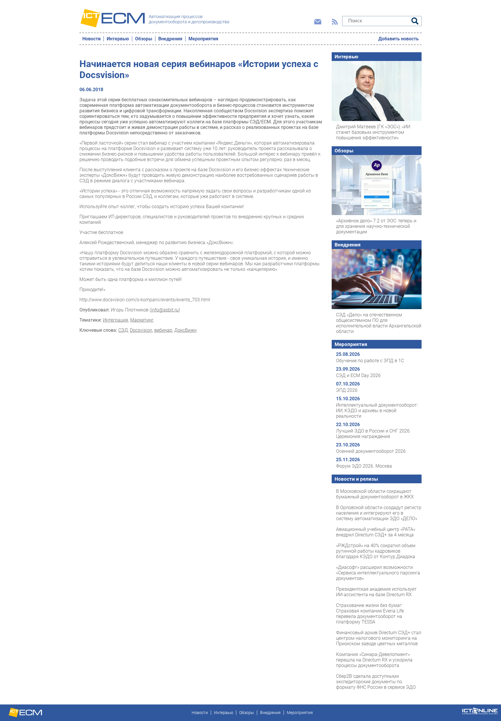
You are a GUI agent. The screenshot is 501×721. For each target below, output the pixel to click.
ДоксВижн (185, 330)
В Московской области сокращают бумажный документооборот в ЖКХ (375, 494)
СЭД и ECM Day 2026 (358, 375)
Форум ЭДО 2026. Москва (364, 466)
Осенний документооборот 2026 (371, 451)
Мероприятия (203, 39)
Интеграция (115, 320)
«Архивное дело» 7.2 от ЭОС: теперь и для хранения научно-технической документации (376, 226)
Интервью (118, 39)
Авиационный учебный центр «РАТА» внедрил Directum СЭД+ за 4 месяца (375, 532)
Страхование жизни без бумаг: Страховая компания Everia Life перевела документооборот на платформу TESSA (370, 614)
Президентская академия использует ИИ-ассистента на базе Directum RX (376, 591)
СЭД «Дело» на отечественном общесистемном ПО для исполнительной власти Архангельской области (378, 323)
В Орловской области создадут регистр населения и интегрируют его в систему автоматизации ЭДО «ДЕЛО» (378, 513)
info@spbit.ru (165, 310)
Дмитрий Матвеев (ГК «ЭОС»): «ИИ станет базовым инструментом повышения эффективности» (373, 132)
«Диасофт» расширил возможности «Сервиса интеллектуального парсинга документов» (378, 573)
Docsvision (141, 330)
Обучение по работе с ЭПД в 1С (370, 360)
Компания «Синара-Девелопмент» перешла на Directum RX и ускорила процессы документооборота (374, 660)
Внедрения (170, 39)
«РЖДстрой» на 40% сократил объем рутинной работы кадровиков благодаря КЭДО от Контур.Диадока (375, 551)
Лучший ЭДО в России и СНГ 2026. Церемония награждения (373, 433)
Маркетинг (142, 320)
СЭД (123, 330)
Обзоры (143, 39)
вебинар (163, 330)
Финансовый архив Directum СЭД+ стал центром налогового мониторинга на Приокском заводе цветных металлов (378, 638)
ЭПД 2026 (346, 390)
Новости (91, 39)
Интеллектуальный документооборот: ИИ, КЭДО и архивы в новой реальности (377, 410)
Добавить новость (398, 39)
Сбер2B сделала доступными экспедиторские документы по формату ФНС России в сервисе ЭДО (376, 681)
